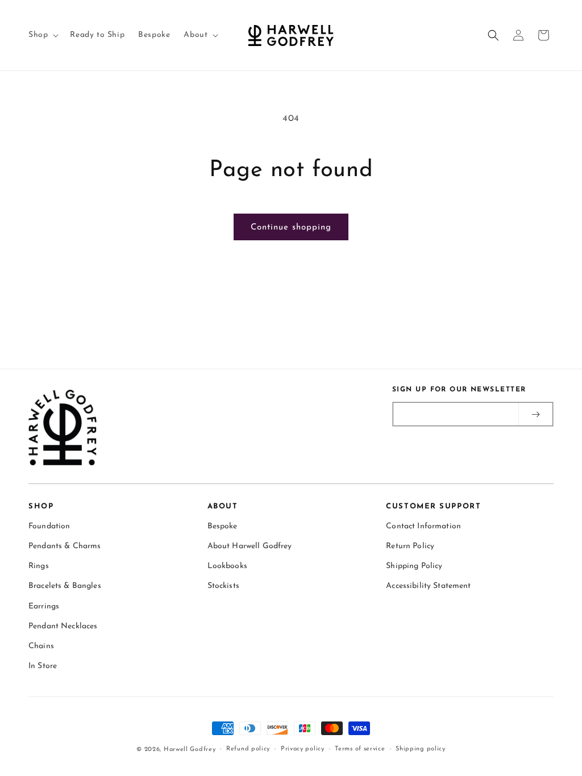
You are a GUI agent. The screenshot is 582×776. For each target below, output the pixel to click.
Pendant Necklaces (62, 626)
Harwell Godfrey (190, 749)
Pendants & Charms (64, 546)
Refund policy (248, 749)
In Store (42, 666)
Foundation (49, 526)
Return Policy (410, 546)
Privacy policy (303, 749)
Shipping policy (421, 749)
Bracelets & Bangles (64, 586)
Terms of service (360, 749)
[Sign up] (535, 414)
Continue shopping (291, 227)
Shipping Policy (414, 566)
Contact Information (423, 526)
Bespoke (222, 526)
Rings (38, 566)
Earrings (43, 606)
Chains (41, 646)
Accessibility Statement (428, 586)
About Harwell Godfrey (249, 546)
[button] (42, 35)
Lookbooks (227, 566)
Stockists (223, 586)
